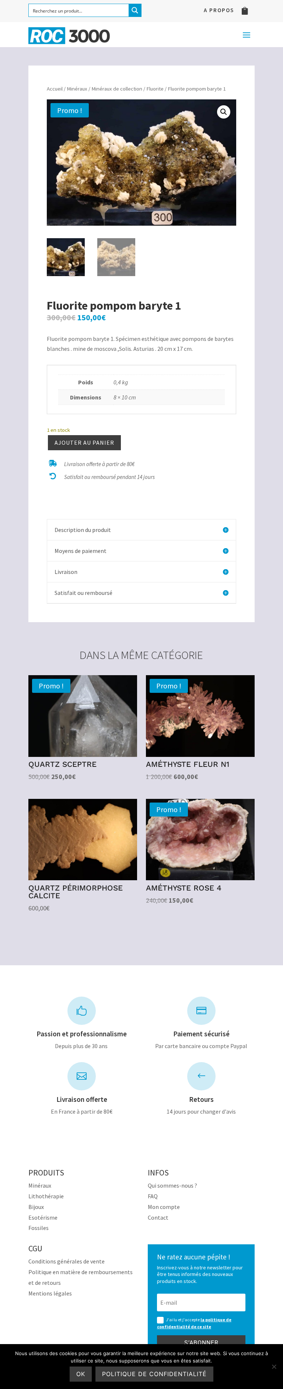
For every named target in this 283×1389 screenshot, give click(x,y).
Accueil (55, 88)
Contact (158, 1217)
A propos (219, 11)
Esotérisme (42, 1217)
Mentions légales (50, 1293)
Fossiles (38, 1227)
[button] (223, 112)
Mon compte (164, 1206)
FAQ (153, 1196)
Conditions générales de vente (66, 1261)
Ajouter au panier (84, 442)
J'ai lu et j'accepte (194, 1323)
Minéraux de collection (116, 88)
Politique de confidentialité (154, 1374)
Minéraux (77, 88)
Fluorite (155, 88)
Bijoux (36, 1206)
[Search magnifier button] (135, 10)
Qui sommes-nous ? (172, 1185)
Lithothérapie (46, 1196)
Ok (80, 1374)
